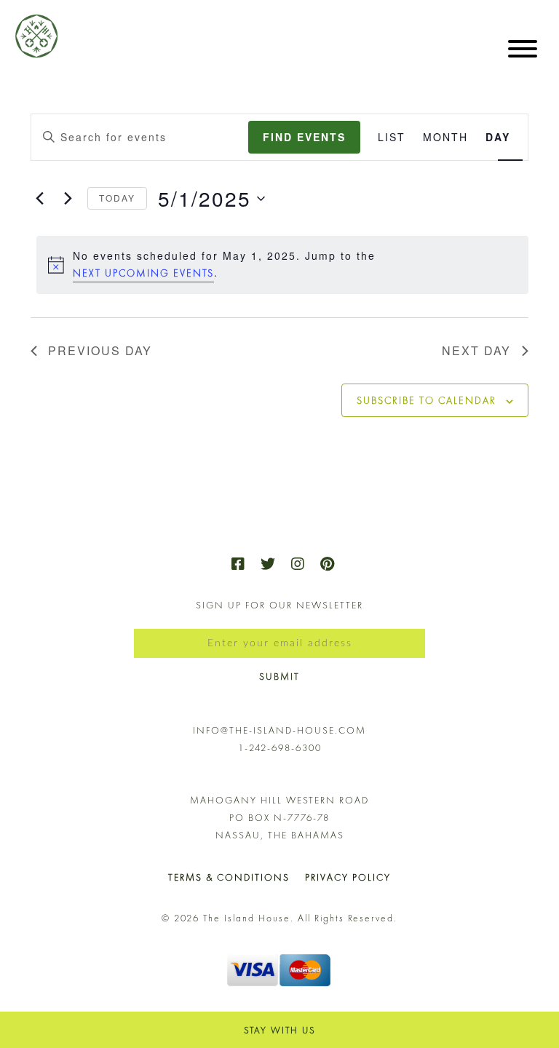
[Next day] (67, 198)
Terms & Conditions (229, 877)
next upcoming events (143, 272)
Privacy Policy (348, 877)
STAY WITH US (280, 1030)
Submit (279, 676)
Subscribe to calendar (426, 400)
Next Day (476, 350)
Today (117, 197)
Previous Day (100, 350)
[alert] (282, 264)
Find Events (304, 137)
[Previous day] (39, 198)
